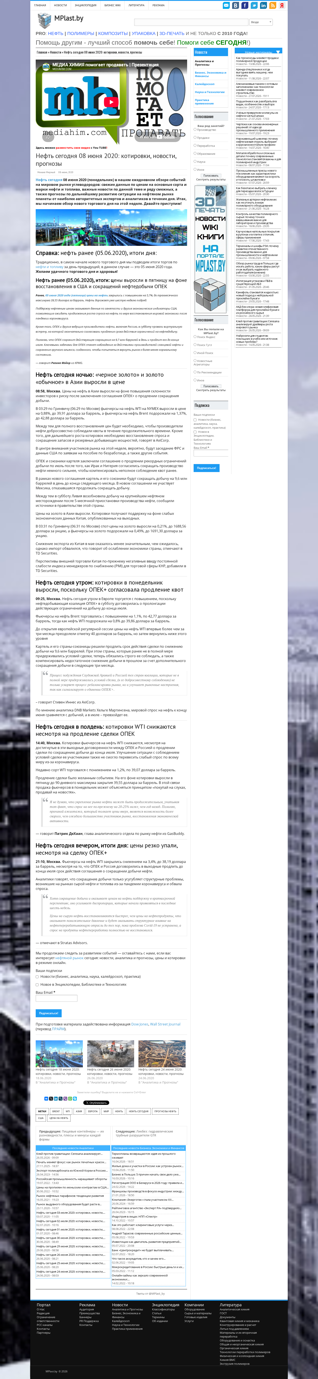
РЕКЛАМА (159, 5)
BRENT (56, 1111)
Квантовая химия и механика (239, 1321)
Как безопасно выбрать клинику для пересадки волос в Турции (256, 189)
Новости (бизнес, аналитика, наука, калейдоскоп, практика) (90, 976)
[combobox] (261, 22)
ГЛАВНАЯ (40, 5)
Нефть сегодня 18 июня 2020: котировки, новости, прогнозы (58, 1071)
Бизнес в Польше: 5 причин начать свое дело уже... (146, 1174)
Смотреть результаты (211, 179)
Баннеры (85, 1317)
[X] (51, 1099)
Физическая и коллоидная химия (242, 1356)
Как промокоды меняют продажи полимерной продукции (257, 59)
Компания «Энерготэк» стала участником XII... (142, 1200)
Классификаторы (163, 1309)
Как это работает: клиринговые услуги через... (143, 1225)
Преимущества (89, 1313)
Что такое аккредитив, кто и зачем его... (138, 1259)
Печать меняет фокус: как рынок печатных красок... (71, 1162)
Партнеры (43, 1333)
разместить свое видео (73, 148)
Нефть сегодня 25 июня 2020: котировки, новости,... (70, 1263)
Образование (206, 154)
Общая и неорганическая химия (242, 1344)
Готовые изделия (196, 1317)
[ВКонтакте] (46, 1099)
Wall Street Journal (165, 1024)
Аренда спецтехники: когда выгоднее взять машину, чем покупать (254, 72)
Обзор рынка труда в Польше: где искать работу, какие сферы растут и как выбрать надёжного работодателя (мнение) (257, 267)
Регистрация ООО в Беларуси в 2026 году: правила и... (148, 1183)
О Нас (41, 1309)
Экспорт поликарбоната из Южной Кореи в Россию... (72, 1170)
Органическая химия (234, 1348)
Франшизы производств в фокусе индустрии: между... (148, 1191)
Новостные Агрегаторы (203, 362)
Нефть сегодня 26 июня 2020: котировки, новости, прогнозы (109, 1071)
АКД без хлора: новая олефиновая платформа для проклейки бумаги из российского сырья (257, 310)
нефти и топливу (49, 266)
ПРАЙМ (58, 1029)
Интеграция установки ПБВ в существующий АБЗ (254, 282)
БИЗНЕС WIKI (112, 5)
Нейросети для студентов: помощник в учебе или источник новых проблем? (257, 339)
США (40, 1118)
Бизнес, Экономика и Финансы (210, 74)
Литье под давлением (234, 1329)
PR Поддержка (89, 1321)
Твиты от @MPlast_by (150, 1293)
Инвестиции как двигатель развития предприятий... (146, 1242)
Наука (201, 162)
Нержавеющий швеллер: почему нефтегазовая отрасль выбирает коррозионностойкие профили (257, 142)
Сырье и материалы (198, 1313)
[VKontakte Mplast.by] (235, 6)
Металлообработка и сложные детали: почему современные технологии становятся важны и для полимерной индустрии (258, 157)
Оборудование (195, 1309)
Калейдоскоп (204, 84)
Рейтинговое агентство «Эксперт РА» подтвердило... (146, 1208)
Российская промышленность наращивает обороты (71, 1179)
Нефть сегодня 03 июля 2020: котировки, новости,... (70, 1213)
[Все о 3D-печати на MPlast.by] (211, 248)
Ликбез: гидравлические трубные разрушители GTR (144, 1133)
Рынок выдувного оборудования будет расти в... (68, 1204)
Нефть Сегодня (138, 1111)
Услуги (189, 1321)
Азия (79, 1111)
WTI (68, 1111)
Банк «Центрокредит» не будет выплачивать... (143, 1250)
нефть (119, 1111)
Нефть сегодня (49, 179)
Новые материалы (258, 52)
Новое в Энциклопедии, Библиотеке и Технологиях (83, 984)
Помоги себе (212, 42)
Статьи (156, 1313)
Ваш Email (45, 992)
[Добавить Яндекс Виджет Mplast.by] (282, 6)
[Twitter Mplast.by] (254, 6)
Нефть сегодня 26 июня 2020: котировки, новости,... (70, 1255)
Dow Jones (139, 1024)
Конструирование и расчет (238, 1325)
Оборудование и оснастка (237, 1340)
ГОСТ (223, 1313)
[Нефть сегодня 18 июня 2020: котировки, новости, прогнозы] (59, 1053)
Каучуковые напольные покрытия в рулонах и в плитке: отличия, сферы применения (257, 234)
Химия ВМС (227, 1360)
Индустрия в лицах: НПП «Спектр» (134, 1216)
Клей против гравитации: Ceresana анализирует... (69, 1154)
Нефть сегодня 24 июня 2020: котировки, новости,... (70, 1271)
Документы (227, 1317)
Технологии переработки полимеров (245, 1352)
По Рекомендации (209, 372)
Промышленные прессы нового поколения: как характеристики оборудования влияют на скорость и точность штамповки (258, 175)
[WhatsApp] (70, 1099)
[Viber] (65, 1099)
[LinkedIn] (56, 1099)
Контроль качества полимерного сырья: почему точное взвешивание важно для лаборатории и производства (257, 218)
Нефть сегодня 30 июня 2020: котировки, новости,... (70, 1238)
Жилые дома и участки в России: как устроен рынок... (147, 1166)
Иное (200, 170)
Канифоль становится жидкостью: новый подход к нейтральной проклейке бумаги (257, 295)
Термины (158, 1317)
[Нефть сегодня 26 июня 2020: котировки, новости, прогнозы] (110, 1053)
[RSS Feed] (272, 6)
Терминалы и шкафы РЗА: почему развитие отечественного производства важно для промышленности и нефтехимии (257, 250)
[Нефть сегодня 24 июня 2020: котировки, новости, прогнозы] (162, 1053)
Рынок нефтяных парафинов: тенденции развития (70, 1196)
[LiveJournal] (61, 1099)
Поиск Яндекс (206, 337)
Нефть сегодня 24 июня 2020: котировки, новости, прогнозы (161, 1071)
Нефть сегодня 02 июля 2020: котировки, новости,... (70, 1221)
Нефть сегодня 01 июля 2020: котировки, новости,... (70, 1229)
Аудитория (86, 1309)
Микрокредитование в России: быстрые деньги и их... (148, 1267)
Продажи (203, 138)
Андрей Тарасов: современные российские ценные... (147, 1233)
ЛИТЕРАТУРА (136, 5)
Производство (206, 130)
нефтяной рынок (69, 958)
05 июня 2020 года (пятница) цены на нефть (76, 295)
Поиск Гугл (204, 345)
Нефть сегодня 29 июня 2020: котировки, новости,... (70, 1246)
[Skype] (75, 1099)
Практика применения (204, 101)
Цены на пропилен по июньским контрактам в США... (72, 1187)
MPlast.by (68, 17)
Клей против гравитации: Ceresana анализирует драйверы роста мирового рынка (257, 324)
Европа (93, 1111)
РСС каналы (45, 1325)
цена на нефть (59, 1118)
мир (106, 1111)
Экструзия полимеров (234, 1364)
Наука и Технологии (210, 92)
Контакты (43, 1329)
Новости (60, 5)
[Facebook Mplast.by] (244, 6)
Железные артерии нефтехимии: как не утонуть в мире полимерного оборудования (256, 202)
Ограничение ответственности (48, 1319)
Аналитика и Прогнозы (204, 62)
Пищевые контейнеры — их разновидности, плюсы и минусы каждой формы (71, 1135)
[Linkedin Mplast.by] (263, 6)
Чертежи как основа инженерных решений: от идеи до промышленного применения (257, 127)
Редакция (43, 1313)
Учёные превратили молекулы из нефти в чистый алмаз (257, 114)
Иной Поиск (205, 353)
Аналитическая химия (234, 1309)
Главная (42, 52)
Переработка (206, 146)
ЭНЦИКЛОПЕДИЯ (85, 5)
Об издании (160, 1321)
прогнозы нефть (165, 1111)
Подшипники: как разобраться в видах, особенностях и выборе (256, 102)
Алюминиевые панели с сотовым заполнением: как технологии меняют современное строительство (257, 88)
